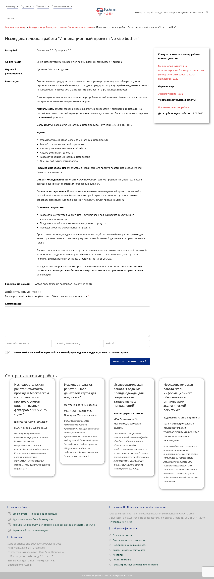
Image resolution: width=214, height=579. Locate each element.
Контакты (118, 554)
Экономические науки (81, 27)
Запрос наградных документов (129, 549)
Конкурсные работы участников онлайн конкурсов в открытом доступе (54, 524)
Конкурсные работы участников (47, 27)
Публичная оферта (122, 535)
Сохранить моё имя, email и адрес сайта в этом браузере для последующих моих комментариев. (68, 352)
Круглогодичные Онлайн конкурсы (33, 519)
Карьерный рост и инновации (30, 530)
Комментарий (14, 303)
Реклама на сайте (122, 559)
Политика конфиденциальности (129, 544)
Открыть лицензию (121, 521)
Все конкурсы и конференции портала (35, 513)
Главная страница (15, 27)
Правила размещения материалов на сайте (135, 564)
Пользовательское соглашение (129, 540)
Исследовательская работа (173, 107)
